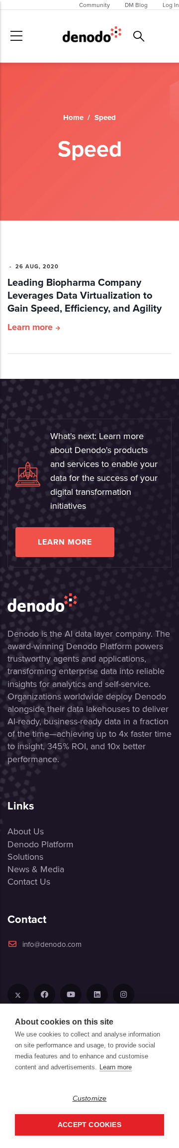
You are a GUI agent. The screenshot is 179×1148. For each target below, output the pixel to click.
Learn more (30, 327)
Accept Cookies (89, 1125)
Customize (90, 1098)
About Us (25, 831)
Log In (171, 4)
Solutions (25, 856)
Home (73, 117)
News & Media (35, 869)
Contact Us (28, 881)
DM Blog (136, 4)
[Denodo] (92, 36)
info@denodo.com (52, 944)
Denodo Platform (40, 844)
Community (94, 4)
